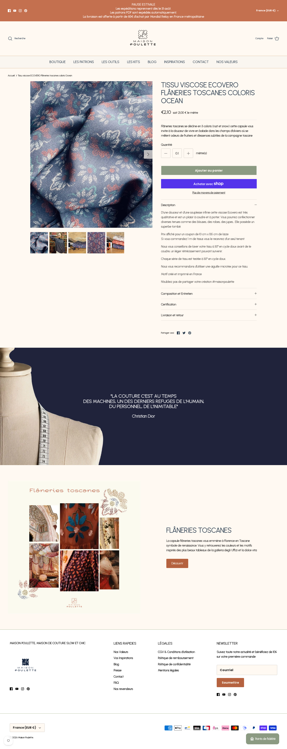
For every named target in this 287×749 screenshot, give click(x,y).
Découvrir (177, 563)
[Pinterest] (25, 10)
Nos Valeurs (121, 652)
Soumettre (230, 683)
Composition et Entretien (177, 293)
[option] (91, 154)
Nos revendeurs (123, 689)
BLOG (152, 62)
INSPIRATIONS (174, 62)
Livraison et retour (172, 315)
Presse (117, 670)
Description (168, 205)
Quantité (166, 145)
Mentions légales (168, 670)
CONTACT (201, 62)
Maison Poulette (25, 737)
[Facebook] (9, 10)
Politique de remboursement (175, 658)
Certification (168, 304)
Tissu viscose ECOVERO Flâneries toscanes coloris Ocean (45, 75)
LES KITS (133, 62)
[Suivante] (148, 154)
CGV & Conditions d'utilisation (176, 652)
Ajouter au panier (209, 170)
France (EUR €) (265, 10)
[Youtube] (14, 10)
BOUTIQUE (57, 62)
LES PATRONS (83, 62)
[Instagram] (20, 10)
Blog (116, 664)
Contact (119, 676)
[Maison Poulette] (143, 38)
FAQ (116, 682)
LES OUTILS (110, 62)
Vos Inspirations (123, 658)
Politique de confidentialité (174, 664)
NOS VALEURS (227, 62)
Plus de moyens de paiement (208, 192)
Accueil (11, 75)
